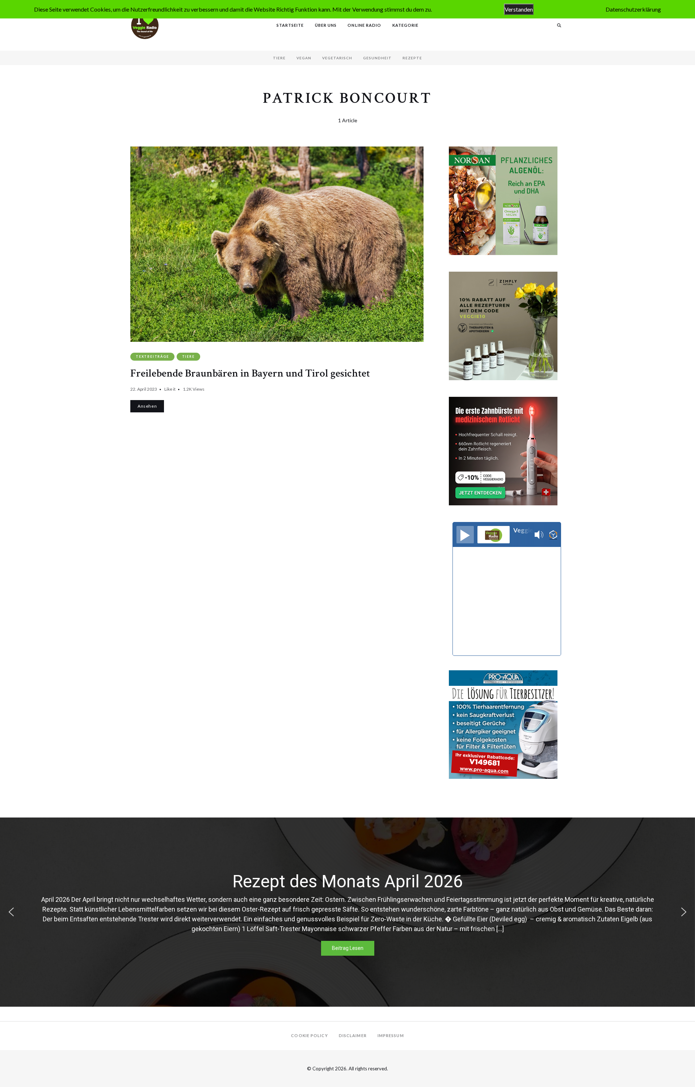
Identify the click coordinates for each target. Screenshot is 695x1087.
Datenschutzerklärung (633, 9)
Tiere (279, 58)
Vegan (303, 58)
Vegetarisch (337, 58)
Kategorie (405, 25)
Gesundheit (377, 58)
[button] (11, 912)
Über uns (326, 25)
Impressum (391, 1035)
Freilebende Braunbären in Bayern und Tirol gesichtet (250, 373)
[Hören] (465, 534)
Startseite (290, 25)
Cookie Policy (309, 1035)
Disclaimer (353, 1035)
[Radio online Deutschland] (553, 534)
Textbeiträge (152, 356)
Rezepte (412, 58)
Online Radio (364, 25)
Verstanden (519, 9)
